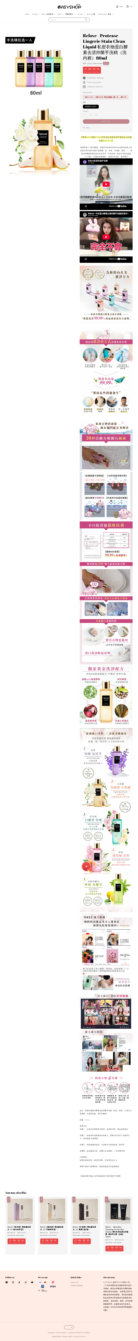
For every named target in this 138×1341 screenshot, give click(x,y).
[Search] (86, 20)
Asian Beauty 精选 (104, 14)
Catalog (34, 14)
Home (27, 14)
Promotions (87, 92)
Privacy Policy (68, 1336)
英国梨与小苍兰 (90, 106)
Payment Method (77, 1285)
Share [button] (88, 128)
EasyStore (87, 1332)
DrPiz (59, 14)
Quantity (86, 111)
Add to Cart (106, 121)
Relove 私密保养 (47, 14)
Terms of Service (80, 1336)
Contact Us (74, 1282)
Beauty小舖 (91, 14)
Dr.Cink (80, 14)
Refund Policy (57, 1336)
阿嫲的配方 (69, 14)
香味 (84, 102)
